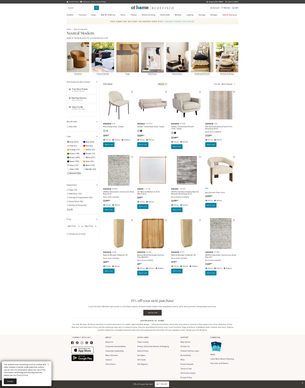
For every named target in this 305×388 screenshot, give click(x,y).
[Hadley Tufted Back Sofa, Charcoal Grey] (141, 131)
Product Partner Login (189, 351)
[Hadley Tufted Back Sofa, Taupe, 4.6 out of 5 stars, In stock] (152, 105)
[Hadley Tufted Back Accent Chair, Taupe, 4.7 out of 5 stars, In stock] (186, 105)
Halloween (86, 2)
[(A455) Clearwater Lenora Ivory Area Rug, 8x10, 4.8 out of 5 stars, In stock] (118, 170)
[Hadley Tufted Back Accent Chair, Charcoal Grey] (175, 133)
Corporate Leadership (114, 351)
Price (69, 219)
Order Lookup (143, 342)
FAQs (182, 360)
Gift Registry (142, 364)
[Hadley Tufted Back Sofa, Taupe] (138, 131)
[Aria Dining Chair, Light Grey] (107, 131)
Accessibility (185, 355)
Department (72, 185)
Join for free (153, 313)
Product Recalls (187, 364)
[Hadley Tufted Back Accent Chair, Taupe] (172, 133)
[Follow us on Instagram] (82, 342)
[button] (152, 7)
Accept (10, 381)
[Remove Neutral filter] (166, 84)
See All (70, 209)
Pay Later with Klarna (219, 363)
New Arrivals (72, 121)
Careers (108, 360)
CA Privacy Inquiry (188, 373)
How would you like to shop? (78, 82)
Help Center (185, 342)
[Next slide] (234, 59)
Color (69, 136)
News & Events (111, 355)
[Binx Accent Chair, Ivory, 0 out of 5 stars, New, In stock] (220, 170)
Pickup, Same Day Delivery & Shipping (153, 346)
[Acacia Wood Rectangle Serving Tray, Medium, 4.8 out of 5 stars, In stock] (152, 233)
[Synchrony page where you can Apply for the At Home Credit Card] (216, 346)
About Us (109, 342)
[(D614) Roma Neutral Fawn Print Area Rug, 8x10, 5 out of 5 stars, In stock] (220, 105)
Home (69, 29)
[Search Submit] (96, 8)
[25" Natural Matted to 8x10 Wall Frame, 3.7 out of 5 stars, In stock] (152, 170)
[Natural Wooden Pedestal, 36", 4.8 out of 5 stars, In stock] (118, 233)
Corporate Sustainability (115, 346)
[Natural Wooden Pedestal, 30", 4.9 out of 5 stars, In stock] (186, 233)
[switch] (132, 92)
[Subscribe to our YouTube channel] (91, 342)
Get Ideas (141, 355)
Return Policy (142, 351)
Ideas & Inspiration (81, 29)
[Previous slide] (70, 59)
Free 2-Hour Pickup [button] (99, 2)
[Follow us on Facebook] (72, 342)
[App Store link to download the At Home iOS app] (82, 350)
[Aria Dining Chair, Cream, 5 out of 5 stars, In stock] (118, 105)
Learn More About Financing (222, 359)
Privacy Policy (186, 377)
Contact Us (185, 346)
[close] (48, 364)
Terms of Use (186, 369)
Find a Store (110, 364)
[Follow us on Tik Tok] (77, 342)
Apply (212, 354)
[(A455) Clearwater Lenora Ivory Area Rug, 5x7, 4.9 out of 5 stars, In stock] (220, 233)
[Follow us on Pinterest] (86, 342)
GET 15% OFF (162, 384)
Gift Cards (141, 360)
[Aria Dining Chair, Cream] (104, 131)
